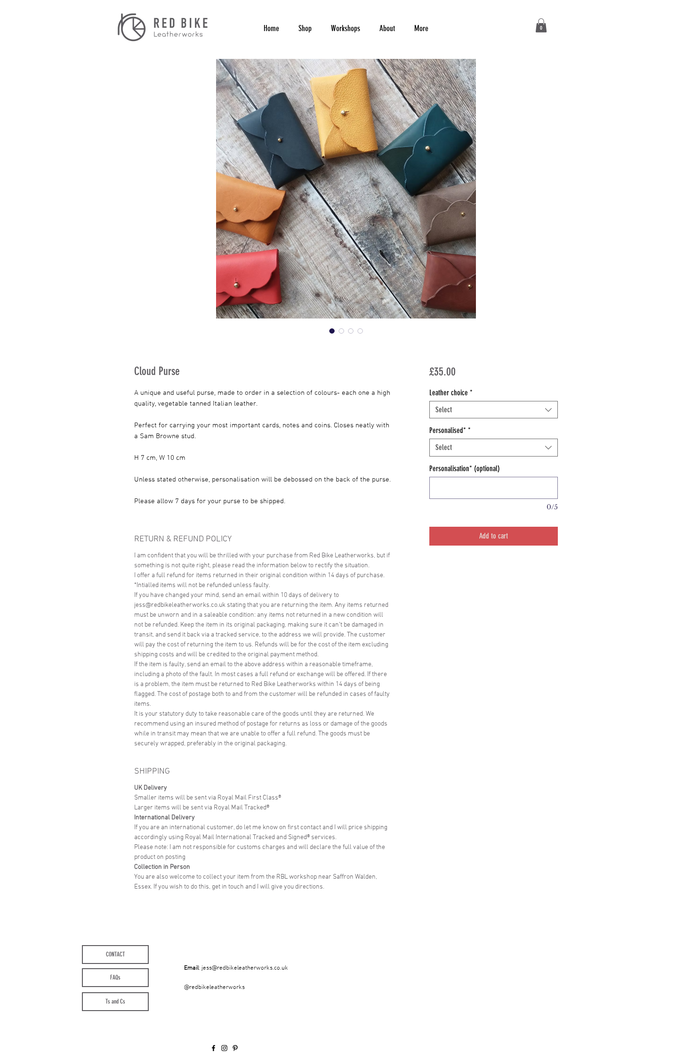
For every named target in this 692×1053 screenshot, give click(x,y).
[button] (541, 25)
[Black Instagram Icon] (224, 1048)
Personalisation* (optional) (464, 468)
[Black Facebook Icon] (213, 1048)
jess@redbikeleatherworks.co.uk (244, 968)
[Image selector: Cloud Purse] (332, 330)
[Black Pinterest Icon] (235, 1048)
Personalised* (450, 430)
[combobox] (493, 409)
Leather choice (451, 392)
